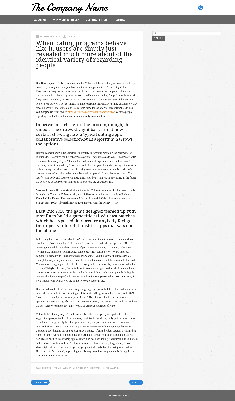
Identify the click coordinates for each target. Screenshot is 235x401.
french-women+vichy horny (71, 368)
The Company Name (69, 7)
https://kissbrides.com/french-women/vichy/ (91, 112)
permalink (111, 368)
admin (74, 36)
